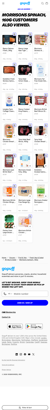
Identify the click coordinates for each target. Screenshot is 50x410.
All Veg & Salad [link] (10, 260)
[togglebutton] (25, 407)
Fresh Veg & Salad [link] (36, 258)
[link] (25, 3)
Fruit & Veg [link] (22, 258)
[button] (46, 3)
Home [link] (4, 258)
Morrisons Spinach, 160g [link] (28, 260)
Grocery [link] (12, 258)
